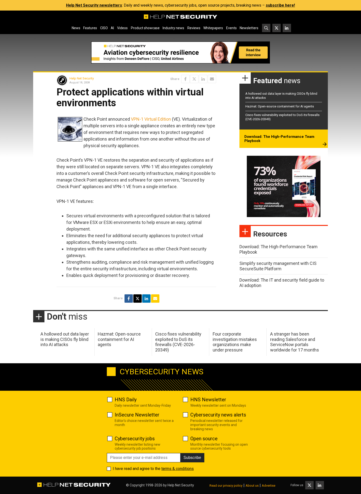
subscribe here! (280, 5)
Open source (204, 439)
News (76, 28)
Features (90, 28)
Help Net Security (81, 78)
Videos (122, 28)
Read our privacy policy (225, 485)
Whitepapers (213, 28)
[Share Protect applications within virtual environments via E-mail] (212, 79)
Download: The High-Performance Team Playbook (279, 138)
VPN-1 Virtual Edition (151, 119)
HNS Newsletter (208, 400)
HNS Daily (126, 400)
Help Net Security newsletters (94, 5)
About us (252, 485)
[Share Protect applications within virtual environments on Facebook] (185, 79)
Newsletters (249, 28)
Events (231, 28)
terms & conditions (177, 468)
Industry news (173, 28)
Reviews (193, 28)
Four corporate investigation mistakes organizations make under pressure (235, 341)
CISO (104, 28)
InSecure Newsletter (137, 415)
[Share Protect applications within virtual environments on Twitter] (194, 79)
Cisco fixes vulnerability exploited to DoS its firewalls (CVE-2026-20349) (178, 341)
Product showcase (145, 28)
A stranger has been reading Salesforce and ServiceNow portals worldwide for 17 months (294, 341)
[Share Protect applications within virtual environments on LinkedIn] (203, 79)
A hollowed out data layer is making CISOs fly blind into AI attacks (65, 339)
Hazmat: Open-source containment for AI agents (279, 106)
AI (112, 28)
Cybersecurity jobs (135, 439)
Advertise (268, 485)
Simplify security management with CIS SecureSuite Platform (278, 266)
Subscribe (192, 457)
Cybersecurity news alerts (218, 415)
